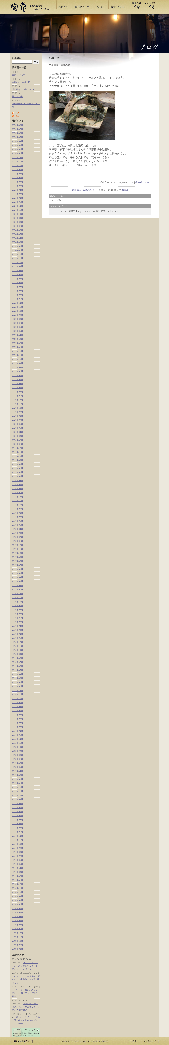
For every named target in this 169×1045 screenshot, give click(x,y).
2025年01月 (17, 202)
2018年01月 (17, 541)
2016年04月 (17, 626)
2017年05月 (17, 573)
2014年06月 (17, 714)
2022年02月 (17, 343)
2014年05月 (17, 718)
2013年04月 (17, 771)
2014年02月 (17, 731)
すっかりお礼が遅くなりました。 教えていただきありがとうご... (26, 993)
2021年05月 (17, 379)
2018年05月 (17, 525)
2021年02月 (17, 391)
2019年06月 (17, 472)
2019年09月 (17, 460)
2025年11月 (17, 161)
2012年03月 (17, 823)
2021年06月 (17, 375)
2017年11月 (17, 549)
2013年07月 (17, 759)
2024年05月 (17, 234)
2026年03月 (17, 145)
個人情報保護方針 (21, 1041)
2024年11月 (17, 210)
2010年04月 (17, 916)
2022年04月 (17, 335)
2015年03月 (17, 678)
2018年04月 (17, 529)
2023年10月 (17, 262)
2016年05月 (17, 621)
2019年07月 (17, 468)
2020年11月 (17, 403)
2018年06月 (17, 521)
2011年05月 (17, 864)
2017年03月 (17, 581)
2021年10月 (17, 359)
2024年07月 (17, 226)
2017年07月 (17, 565)
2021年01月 (17, 395)
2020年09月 (17, 412)
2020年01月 (17, 444)
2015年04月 (17, 674)
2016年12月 (17, 593)
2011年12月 (17, 836)
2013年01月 (17, 783)
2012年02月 (17, 827)
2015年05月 (17, 670)
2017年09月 (17, 557)
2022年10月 (17, 311)
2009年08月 (17, 949)
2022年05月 (17, 331)
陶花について (83, 5)
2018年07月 (17, 516)
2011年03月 (17, 872)
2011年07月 (17, 856)
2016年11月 (17, 597)
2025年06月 (17, 181)
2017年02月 (17, 585)
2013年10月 (17, 747)
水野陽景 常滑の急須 (83, 190)
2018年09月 (17, 508)
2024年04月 (17, 238)
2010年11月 (17, 888)
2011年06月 (17, 860)
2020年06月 (17, 424)
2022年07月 (17, 323)
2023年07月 (17, 274)
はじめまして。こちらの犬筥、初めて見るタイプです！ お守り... (26, 1020)
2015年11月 (17, 646)
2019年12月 (17, 448)
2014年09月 (17, 702)
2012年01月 (17, 831)
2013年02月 (17, 779)
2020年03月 (17, 436)
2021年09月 (17, 363)
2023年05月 (17, 282)
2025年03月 (17, 193)
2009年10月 (17, 941)
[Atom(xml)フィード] (26, 116)
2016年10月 (17, 601)
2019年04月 (17, 480)
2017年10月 (17, 553)
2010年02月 (17, 924)
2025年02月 (17, 198)
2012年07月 (17, 807)
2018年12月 (17, 496)
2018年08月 (17, 513)
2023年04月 (17, 286)
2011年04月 (17, 868)
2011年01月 (17, 880)
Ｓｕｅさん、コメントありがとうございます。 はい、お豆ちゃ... (25, 965)
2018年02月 (17, 537)
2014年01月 (17, 735)
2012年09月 (17, 799)
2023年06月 (17, 278)
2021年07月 (17, 371)
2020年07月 (17, 420)
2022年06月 (17, 327)
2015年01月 (17, 686)
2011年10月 (17, 844)
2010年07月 (17, 904)
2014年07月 (17, 710)
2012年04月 (17, 819)
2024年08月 (17, 222)
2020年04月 (17, 432)
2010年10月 (17, 892)
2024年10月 (17, 214)
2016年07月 (17, 613)
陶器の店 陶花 (136, 5)
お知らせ (64, 5)
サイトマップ (150, 1041)
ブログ (101, 5)
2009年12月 (17, 932)
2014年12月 (17, 690)
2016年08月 (17, 609)
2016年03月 (17, 630)
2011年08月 (17, 852)
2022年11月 (17, 307)
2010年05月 (17, 912)
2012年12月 (17, 787)
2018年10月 (17, 504)
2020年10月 (17, 408)
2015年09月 (17, 654)
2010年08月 (17, 900)
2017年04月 (17, 577)
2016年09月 (17, 605)
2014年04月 (17, 722)
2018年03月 (17, 533)
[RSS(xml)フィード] (26, 113)
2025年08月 (17, 173)
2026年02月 (17, 149)
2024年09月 (17, 218)
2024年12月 (17, 206)
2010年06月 (17, 908)
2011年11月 (17, 840)
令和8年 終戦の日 (21, 82)
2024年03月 (17, 242)
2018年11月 (17, 500)
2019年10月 (17, 456)
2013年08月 (17, 755)
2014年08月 (17, 706)
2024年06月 (17, 230)
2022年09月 (17, 315)
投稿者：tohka (142, 182)
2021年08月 (17, 367)
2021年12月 (17, 351)
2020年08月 (17, 416)
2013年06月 (17, 763)
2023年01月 (17, 298)
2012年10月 (17, 795)
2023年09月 (17, 266)
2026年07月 (17, 129)
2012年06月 (17, 811)
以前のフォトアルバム (26, 1032)
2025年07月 (17, 177)
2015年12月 (17, 642)
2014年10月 (17, 698)
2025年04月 (17, 190)
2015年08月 (17, 658)
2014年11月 (17, 694)
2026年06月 (17, 133)
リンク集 (132, 1041)
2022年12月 (17, 303)
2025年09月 (17, 169)
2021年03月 (17, 387)
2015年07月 (17, 662)
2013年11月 (17, 743)
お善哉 (125, 190)
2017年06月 (17, 569)
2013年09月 (17, 751)
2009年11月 (17, 936)
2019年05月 (17, 476)
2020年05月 (17, 428)
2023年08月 (17, 270)
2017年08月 (17, 561)
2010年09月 (17, 896)
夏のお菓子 (17, 96)
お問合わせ (118, 5)
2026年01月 (17, 153)
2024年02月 (17, 246)
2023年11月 (17, 258)
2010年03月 (17, 920)
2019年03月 (17, 484)
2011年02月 (17, 876)
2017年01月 (17, 589)
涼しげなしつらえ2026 (23, 89)
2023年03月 (17, 290)
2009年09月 (17, 944)
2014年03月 (17, 726)
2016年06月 (17, 618)
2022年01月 (17, 347)
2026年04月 (17, 141)
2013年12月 (17, 739)
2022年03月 (17, 339)
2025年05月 (17, 185)
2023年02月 (17, 295)
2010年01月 (17, 928)
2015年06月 (17, 666)
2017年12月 (17, 545)
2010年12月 (17, 884)
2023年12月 (17, 254)
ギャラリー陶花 (33, 7)
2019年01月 (17, 492)
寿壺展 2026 (18, 75)
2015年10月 (17, 650)
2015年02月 (17, 682)
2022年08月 (17, 319)
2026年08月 (17, 125)
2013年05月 (17, 767)
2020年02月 (17, 440)
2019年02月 (17, 488)
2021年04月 (17, 383)
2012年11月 (17, 791)
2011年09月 (17, 848)
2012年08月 (17, 803)
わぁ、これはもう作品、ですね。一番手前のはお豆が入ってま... (26, 979)
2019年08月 (17, 464)
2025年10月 (17, 165)
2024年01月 (17, 250)
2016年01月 (17, 638)
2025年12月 (17, 157)
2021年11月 (17, 355)
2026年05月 (17, 137)
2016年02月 (17, 634)
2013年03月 (17, 775)
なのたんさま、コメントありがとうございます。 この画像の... (26, 1006)
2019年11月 (17, 452)
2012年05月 (17, 815)
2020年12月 (17, 399)
